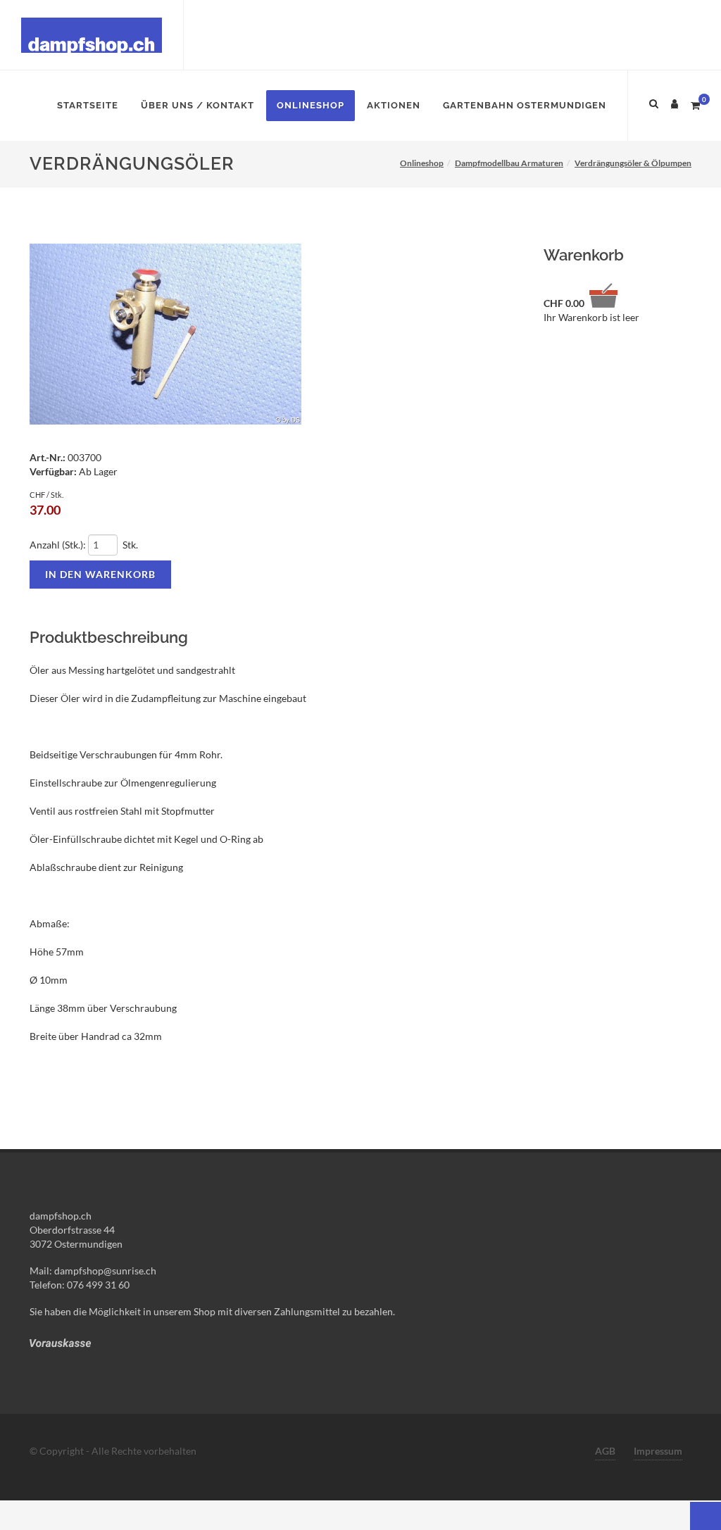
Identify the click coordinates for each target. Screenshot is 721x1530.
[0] (695, 103)
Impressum (658, 1451)
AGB (605, 1451)
